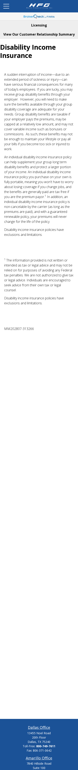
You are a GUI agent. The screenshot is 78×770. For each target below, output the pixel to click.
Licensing (39, 25)
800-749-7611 (45, 746)
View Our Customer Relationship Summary (39, 34)
